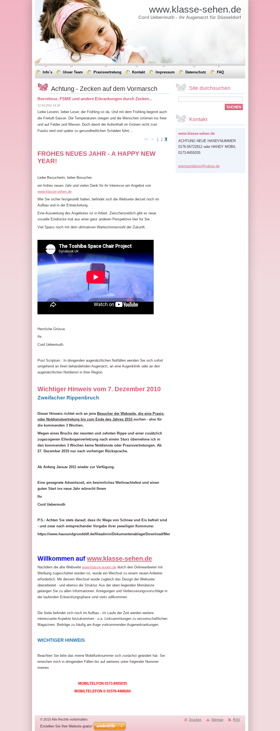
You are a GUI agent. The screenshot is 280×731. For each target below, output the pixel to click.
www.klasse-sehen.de (54, 191)
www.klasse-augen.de (99, 567)
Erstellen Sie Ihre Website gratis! (66, 726)
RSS (236, 719)
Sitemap (217, 719)
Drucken (195, 719)
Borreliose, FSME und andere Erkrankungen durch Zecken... (94, 98)
